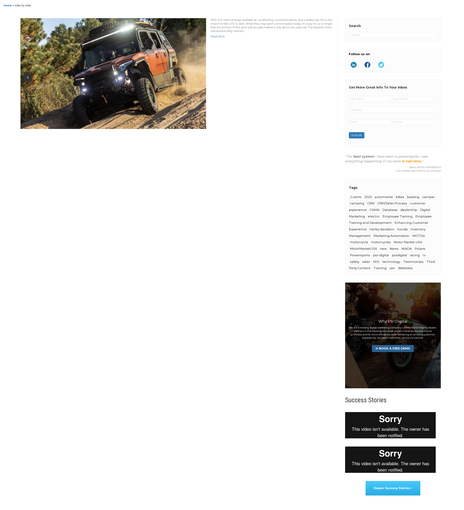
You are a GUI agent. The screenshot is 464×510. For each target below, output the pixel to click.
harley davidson (382, 229)
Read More (218, 36)
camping (357, 203)
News (394, 248)
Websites (405, 268)
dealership (408, 210)
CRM (370, 203)
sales (366, 262)
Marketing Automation (391, 236)
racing (415, 255)
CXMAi (375, 210)
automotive (384, 197)
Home (8, 5)
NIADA (406, 248)
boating (413, 197)
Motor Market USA (408, 242)
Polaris (420, 248)
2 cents (355, 197)
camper (428, 197)
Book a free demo (394, 348)
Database (389, 210)
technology (391, 262)
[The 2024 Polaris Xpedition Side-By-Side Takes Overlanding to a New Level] (113, 73)
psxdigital (399, 255)
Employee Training (398, 216)
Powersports (360, 255)
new (383, 248)
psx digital (381, 255)
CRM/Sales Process (392, 203)
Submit (356, 135)
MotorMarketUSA (363, 248)
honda (402, 229)
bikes (400, 197)
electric (374, 216)
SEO (376, 262)
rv (424, 255)
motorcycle (359, 242)
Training (380, 268)
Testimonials (413, 262)
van (392, 268)
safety (354, 262)
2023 (368, 197)
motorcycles (381, 242)
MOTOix (418, 236)
